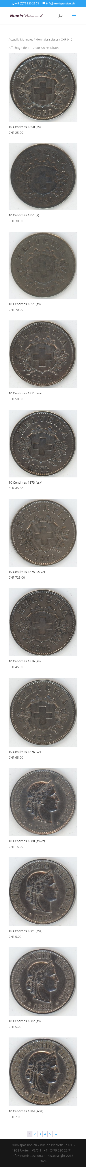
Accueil (13, 39)
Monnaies (26, 39)
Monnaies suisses (47, 39)
